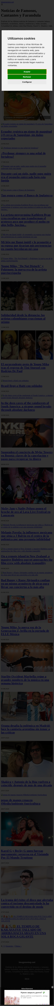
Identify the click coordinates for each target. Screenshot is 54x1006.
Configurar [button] (27, 82)
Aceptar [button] (27, 72)
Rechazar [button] (27, 77)
